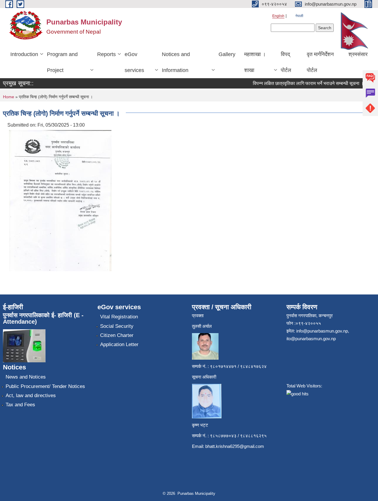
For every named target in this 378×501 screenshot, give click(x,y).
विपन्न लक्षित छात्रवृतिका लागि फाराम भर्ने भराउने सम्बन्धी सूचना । (304, 83)
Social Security (116, 326)
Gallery (227, 54)
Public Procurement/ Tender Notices (45, 386)
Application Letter (119, 344)
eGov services (134, 62)
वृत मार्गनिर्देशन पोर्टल (320, 62)
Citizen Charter (116, 335)
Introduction (24, 54)
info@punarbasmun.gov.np (322, 330)
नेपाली (299, 16)
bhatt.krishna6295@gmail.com (234, 446)
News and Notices (26, 377)
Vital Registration (119, 317)
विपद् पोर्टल (286, 62)
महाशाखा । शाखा (255, 62)
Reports (106, 54)
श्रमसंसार (358, 54)
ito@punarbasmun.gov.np (311, 338)
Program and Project (62, 62)
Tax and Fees (20, 404)
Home (8, 96)
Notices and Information (176, 62)
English (278, 16)
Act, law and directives (31, 395)
